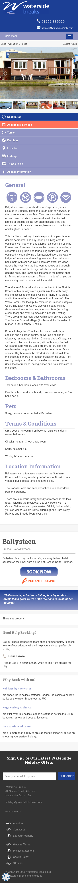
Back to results (70, 43)
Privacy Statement (23, 850)
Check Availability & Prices (14, 43)
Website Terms (21, 844)
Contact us (19, 829)
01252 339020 (53, 21)
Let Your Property (23, 835)
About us (18, 823)
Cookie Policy (20, 857)
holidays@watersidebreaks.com (23, 802)
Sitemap (17, 863)
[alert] (6, 877)
